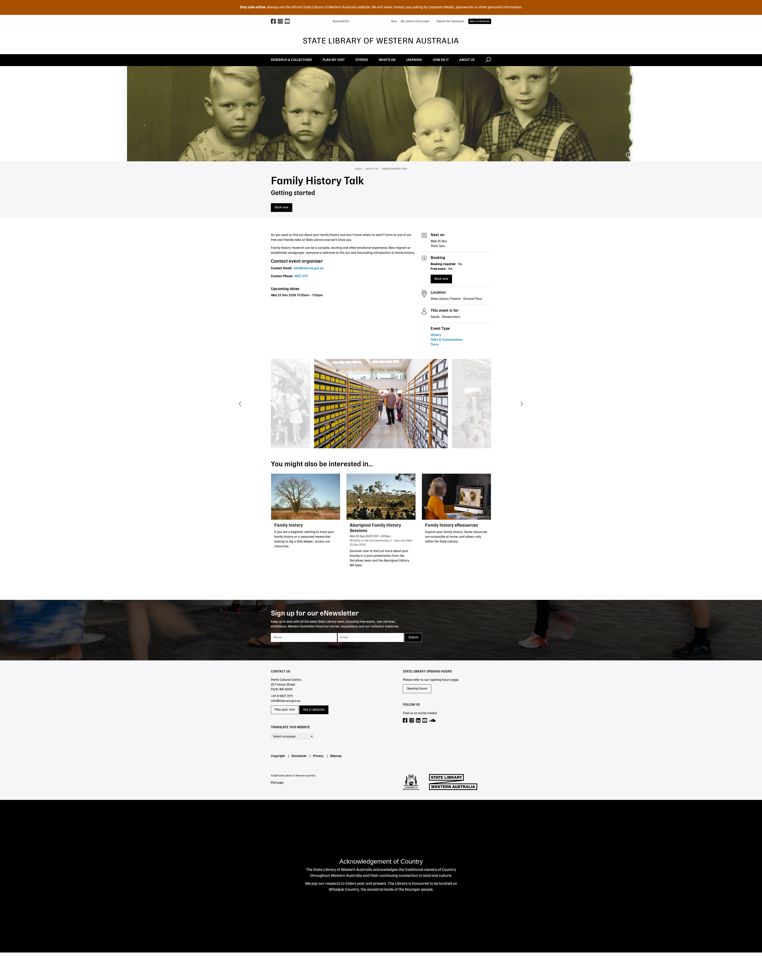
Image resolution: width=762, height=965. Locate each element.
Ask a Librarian (314, 709)
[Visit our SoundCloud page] (432, 721)
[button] (240, 404)
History (436, 335)
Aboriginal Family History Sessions (375, 528)
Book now (282, 207)
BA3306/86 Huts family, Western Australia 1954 (628, 155)
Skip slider (7, 356)
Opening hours (417, 688)
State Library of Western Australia (381, 41)
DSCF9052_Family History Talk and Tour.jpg (442, 443)
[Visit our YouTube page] (424, 721)
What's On (372, 169)
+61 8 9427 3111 (282, 696)
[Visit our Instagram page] (411, 721)
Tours (435, 344)
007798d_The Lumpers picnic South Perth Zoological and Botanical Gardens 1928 (304, 443)
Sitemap (336, 756)
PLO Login (277, 783)
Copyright (278, 756)
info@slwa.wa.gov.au (308, 268)
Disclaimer (299, 756)
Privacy (318, 756)
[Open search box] (488, 60)
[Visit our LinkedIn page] (418, 721)
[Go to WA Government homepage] (411, 782)
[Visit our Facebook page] (405, 721)
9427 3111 (301, 276)
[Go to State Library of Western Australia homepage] (453, 782)
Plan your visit (285, 709)
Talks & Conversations (447, 340)
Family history (288, 525)
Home (358, 169)
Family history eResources (451, 525)
